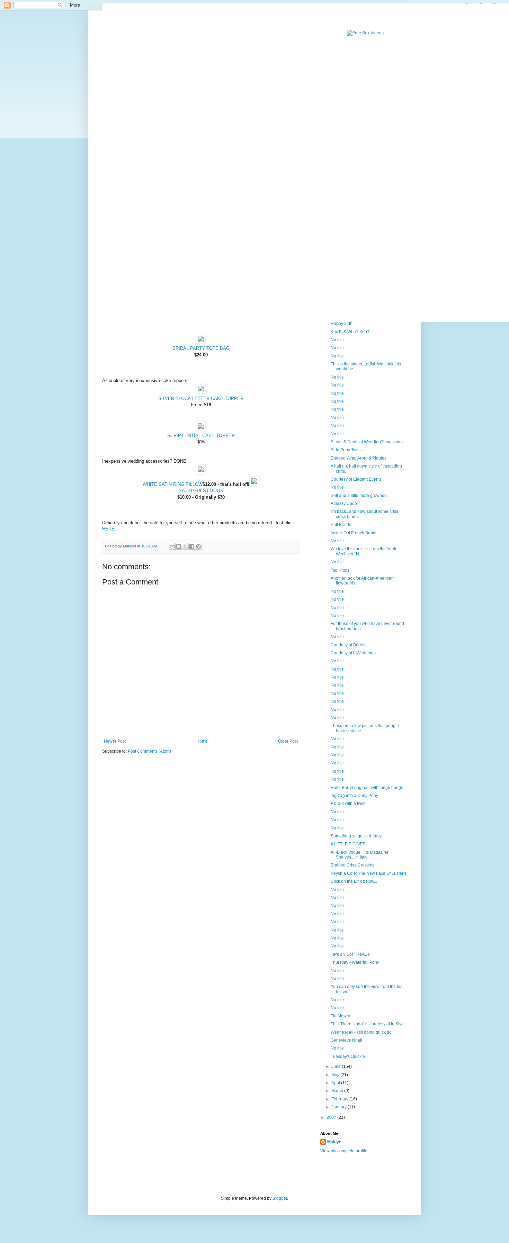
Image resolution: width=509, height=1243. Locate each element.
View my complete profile (343, 1151)
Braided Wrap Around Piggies (358, 458)
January (339, 1107)
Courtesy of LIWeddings (353, 653)
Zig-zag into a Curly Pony (354, 795)
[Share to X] (185, 546)
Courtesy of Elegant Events (356, 479)
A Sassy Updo (344, 503)
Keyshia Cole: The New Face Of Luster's (368, 873)
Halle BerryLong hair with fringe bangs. (367, 787)
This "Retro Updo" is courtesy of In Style (368, 1024)
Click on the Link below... (354, 881)
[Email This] (172, 546)
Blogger (280, 1198)
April (336, 1082)
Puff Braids (341, 524)
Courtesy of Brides (348, 645)
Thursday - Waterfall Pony (355, 962)
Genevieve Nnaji (346, 1040)
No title (337, 339)
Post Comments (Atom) (149, 751)
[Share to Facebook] (191, 546)
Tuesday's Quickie (348, 1056)
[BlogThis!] (178, 546)
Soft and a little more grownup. (359, 495)
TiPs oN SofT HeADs (350, 954)
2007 (332, 1117)
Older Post (288, 741)
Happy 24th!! (343, 323)
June (336, 1066)
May (335, 1074)
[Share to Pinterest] (198, 546)
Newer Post (115, 741)
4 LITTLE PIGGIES (348, 844)
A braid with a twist (348, 803)
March (337, 1090)
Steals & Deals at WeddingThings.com (367, 441)
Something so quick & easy (356, 836)
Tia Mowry (340, 1016)
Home (202, 741)
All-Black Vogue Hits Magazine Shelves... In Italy (360, 855)
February (340, 1099)
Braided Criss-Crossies (352, 865)
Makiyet (335, 1142)
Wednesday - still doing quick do (361, 1032)
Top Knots (340, 570)
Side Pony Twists (347, 449)
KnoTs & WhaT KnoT (350, 331)
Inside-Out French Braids (354, 532)
